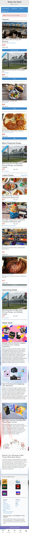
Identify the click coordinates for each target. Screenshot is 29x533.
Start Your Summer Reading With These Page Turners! (14, 421)
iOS (16, 506)
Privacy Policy (6, 507)
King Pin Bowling (12, 43)
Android (17, 505)
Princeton (21, 8)
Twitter (17, 502)
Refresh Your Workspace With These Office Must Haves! (13, 456)
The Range (6, 72)
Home (3, 532)
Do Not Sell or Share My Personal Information (8, 512)
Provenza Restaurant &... (9, 274)
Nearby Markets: (5, 8)
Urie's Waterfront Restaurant (10, 201)
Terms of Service (6, 506)
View (14, 78)
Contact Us (5, 503)
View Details (14, 256)
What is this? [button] (6, 11)
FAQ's (4, 502)
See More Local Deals (14, 527)
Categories (8, 532)
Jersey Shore (14, 8)
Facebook (18, 500)
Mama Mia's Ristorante (9, 132)
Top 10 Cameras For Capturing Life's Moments (13, 385)
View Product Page (14, 50)
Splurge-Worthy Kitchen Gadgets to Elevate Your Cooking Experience (14, 345)
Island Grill (6, 102)
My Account (20, 532)
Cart (14, 532)
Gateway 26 (6, 246)
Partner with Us (6, 505)
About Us (5, 500)
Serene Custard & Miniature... (10, 225)
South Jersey (14, 4)
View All (23, 175)
